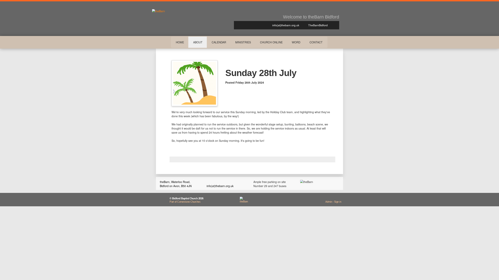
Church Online (271, 42)
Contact (316, 42)
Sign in (337, 201)
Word (296, 42)
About (198, 42)
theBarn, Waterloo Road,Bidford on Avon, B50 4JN (176, 184)
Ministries (243, 42)
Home (180, 42)
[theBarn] (244, 201)
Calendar (219, 42)
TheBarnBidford (317, 25)
